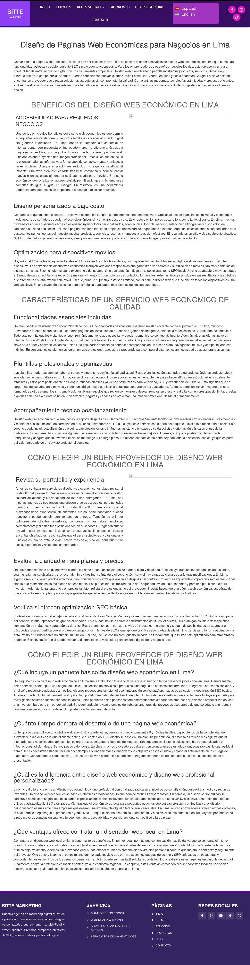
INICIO (45, 7)
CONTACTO (100, 19)
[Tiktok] (236, 17)
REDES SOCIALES (90, 7)
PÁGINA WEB (119, 7)
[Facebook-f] (232, 9)
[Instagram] (241, 9)
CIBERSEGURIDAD (149, 7)
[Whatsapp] (240, 915)
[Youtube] (221, 915)
